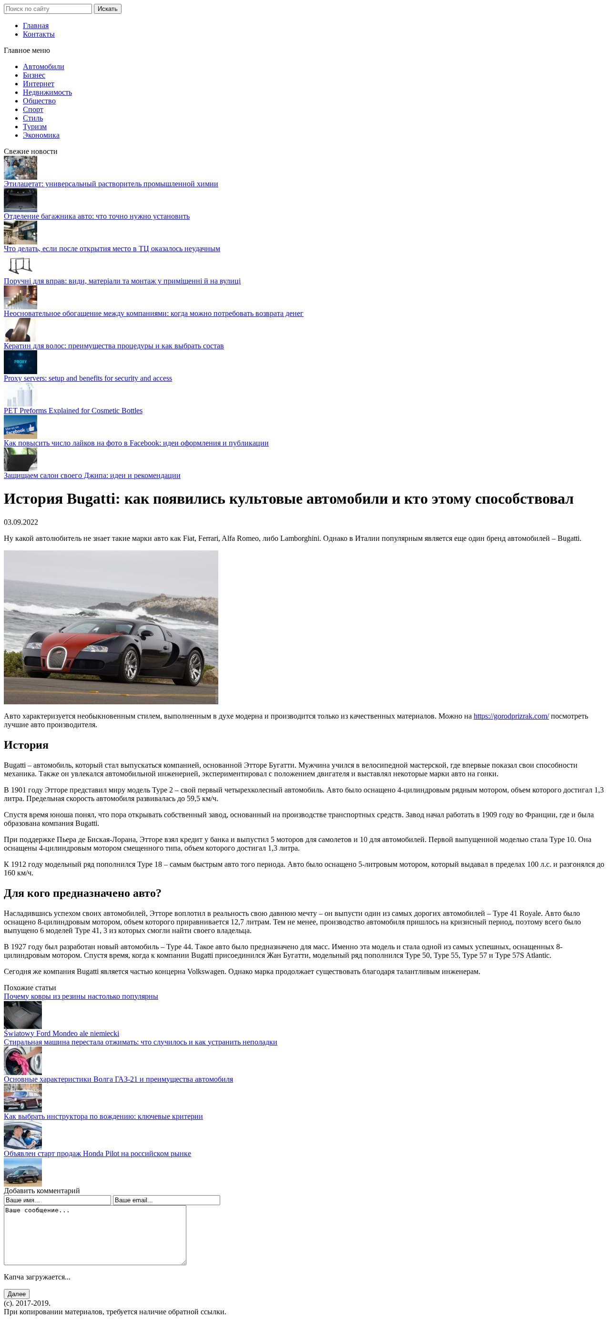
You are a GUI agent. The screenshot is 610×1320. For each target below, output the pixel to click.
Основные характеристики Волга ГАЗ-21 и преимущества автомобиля (118, 1079)
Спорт (33, 109)
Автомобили (43, 66)
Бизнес (34, 75)
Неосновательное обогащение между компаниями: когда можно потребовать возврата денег (154, 313)
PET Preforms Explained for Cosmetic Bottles (73, 410)
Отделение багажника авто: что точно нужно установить (97, 216)
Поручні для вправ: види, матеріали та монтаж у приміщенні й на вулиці (122, 281)
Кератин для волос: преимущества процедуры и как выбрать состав (114, 346)
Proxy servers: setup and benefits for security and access (88, 378)
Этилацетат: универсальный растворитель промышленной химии (111, 184)
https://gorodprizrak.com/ (511, 716)
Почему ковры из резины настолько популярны (81, 996)
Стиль (33, 118)
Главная (36, 25)
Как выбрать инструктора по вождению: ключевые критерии (103, 1116)
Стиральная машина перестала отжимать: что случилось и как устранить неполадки (140, 1042)
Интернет (38, 84)
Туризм (35, 126)
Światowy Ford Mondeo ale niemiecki (61, 1033)
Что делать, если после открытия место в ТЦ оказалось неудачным (112, 248)
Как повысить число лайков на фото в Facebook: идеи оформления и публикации (136, 443)
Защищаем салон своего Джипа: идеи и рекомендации (92, 475)
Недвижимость (47, 92)
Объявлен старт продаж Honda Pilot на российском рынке (97, 1153)
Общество (39, 101)
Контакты (39, 34)
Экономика (41, 135)
